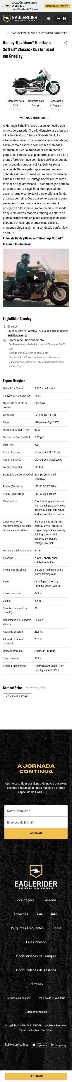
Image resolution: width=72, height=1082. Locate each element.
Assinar (36, 833)
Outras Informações (36, 1012)
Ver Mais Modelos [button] (33, 118)
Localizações (25, 900)
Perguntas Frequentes (27, 928)
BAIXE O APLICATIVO (57, 6)
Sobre (57, 928)
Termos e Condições (18, 998)
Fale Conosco (36, 942)
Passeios (49, 900)
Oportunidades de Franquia (36, 956)
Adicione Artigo (17, 697)
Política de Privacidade (52, 998)
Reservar (36, 1076)
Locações (21, 914)
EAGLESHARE (47, 914)
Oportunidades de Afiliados (36, 970)
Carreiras (36, 984)
